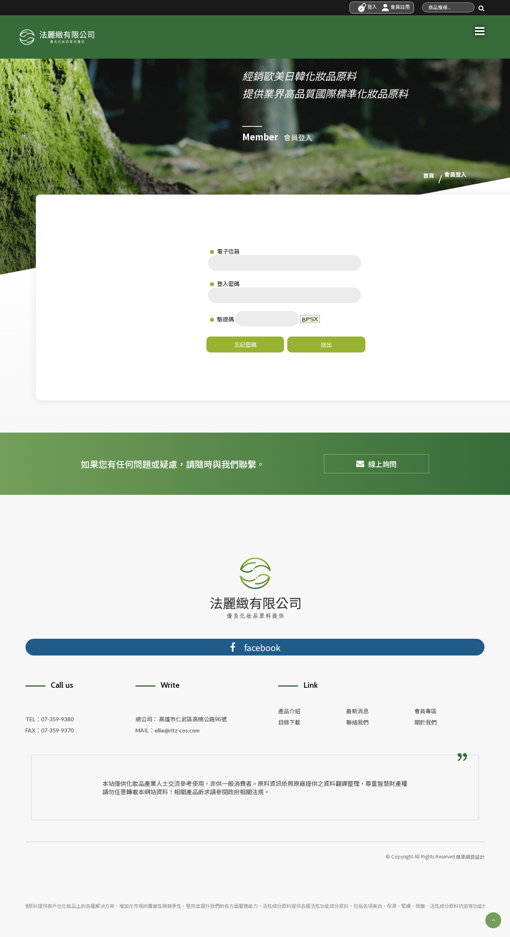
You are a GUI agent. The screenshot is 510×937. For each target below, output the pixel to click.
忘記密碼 (245, 344)
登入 (371, 6)
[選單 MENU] (479, 29)
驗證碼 (225, 319)
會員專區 (425, 711)
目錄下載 (289, 722)
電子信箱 (227, 251)
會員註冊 (399, 6)
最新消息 (357, 711)
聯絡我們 (357, 722)
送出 (326, 344)
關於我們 (425, 722)
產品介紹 (289, 711)
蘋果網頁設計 (470, 856)
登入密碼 (227, 283)
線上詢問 (382, 464)
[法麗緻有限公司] (56, 35)
